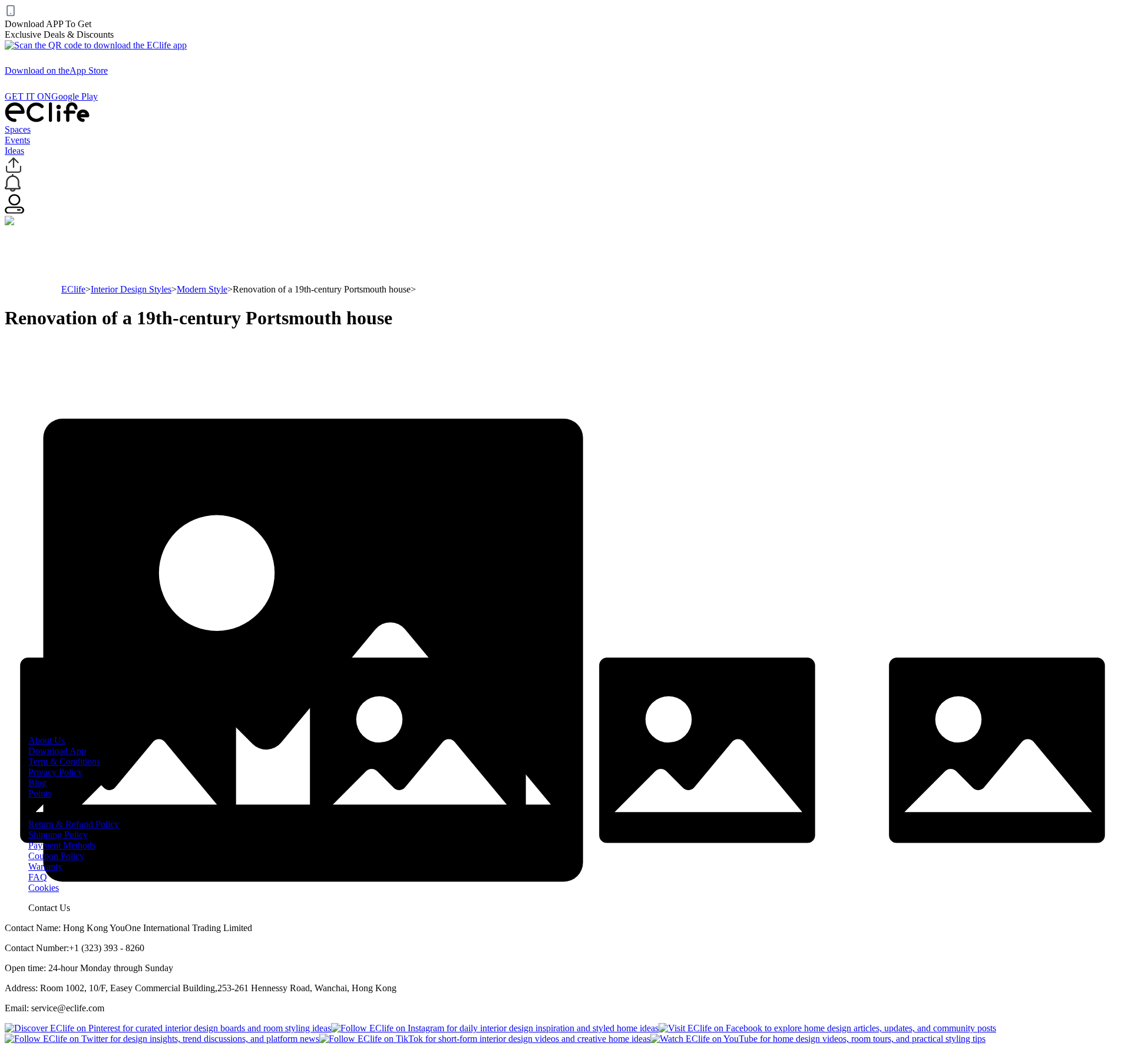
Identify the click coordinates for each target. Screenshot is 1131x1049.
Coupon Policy (56, 856)
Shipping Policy (58, 835)
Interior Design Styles (131, 289)
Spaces (18, 129)
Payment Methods (61, 845)
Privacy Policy (55, 772)
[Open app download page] (96, 45)
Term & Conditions (64, 762)
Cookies (43, 888)
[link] (73, 289)
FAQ (37, 877)
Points (39, 793)
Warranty (45, 866)
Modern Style (202, 289)
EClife (73, 289)
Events (17, 140)
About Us (46, 740)
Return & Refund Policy (73, 824)
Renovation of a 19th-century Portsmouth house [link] (322, 289)
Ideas (14, 151)
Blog (37, 783)
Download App (57, 751)
